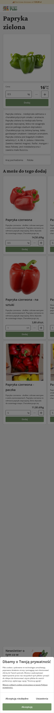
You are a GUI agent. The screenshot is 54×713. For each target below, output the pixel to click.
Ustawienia (42, 698)
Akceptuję (27, 706)
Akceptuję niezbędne (17, 698)
